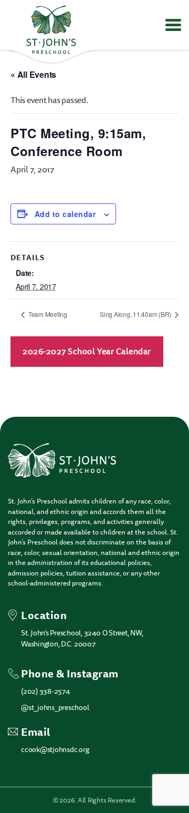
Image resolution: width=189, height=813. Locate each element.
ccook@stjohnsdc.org (55, 749)
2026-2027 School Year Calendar (87, 351)
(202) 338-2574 (45, 691)
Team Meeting (47, 314)
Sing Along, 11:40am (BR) (136, 314)
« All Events (33, 74)
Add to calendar (65, 214)
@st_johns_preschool (55, 707)
